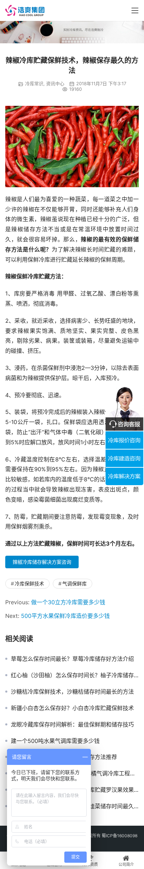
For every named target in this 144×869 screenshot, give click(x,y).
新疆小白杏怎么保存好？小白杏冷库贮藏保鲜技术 (72, 708)
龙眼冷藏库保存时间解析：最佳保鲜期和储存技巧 (72, 724)
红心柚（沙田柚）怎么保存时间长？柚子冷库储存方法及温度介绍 (75, 675)
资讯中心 (55, 83)
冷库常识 (34, 83)
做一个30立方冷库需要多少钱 (68, 602)
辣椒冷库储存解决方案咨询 (42, 562)
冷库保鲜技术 (29, 583)
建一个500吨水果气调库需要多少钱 (55, 741)
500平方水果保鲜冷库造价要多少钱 (65, 615)
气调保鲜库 (74, 583)
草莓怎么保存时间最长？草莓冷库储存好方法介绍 (72, 659)
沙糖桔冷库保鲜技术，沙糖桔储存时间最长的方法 (72, 691)
